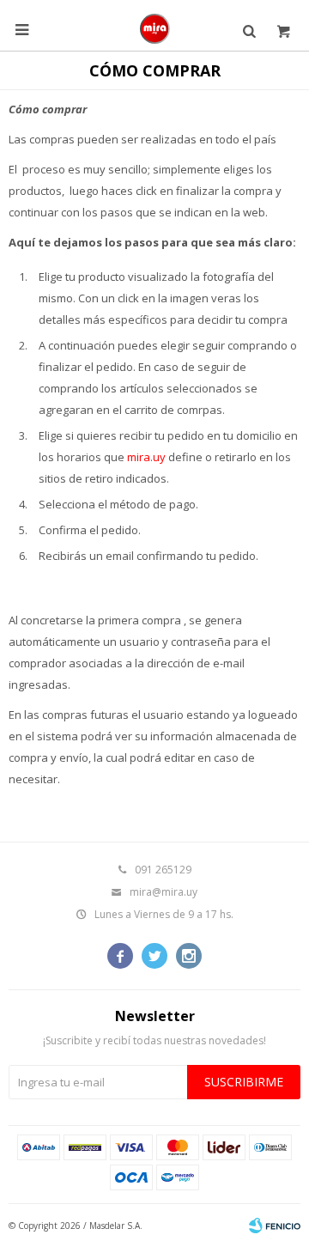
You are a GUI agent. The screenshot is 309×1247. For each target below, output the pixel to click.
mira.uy (146, 457)
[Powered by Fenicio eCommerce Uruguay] (274, 1225)
